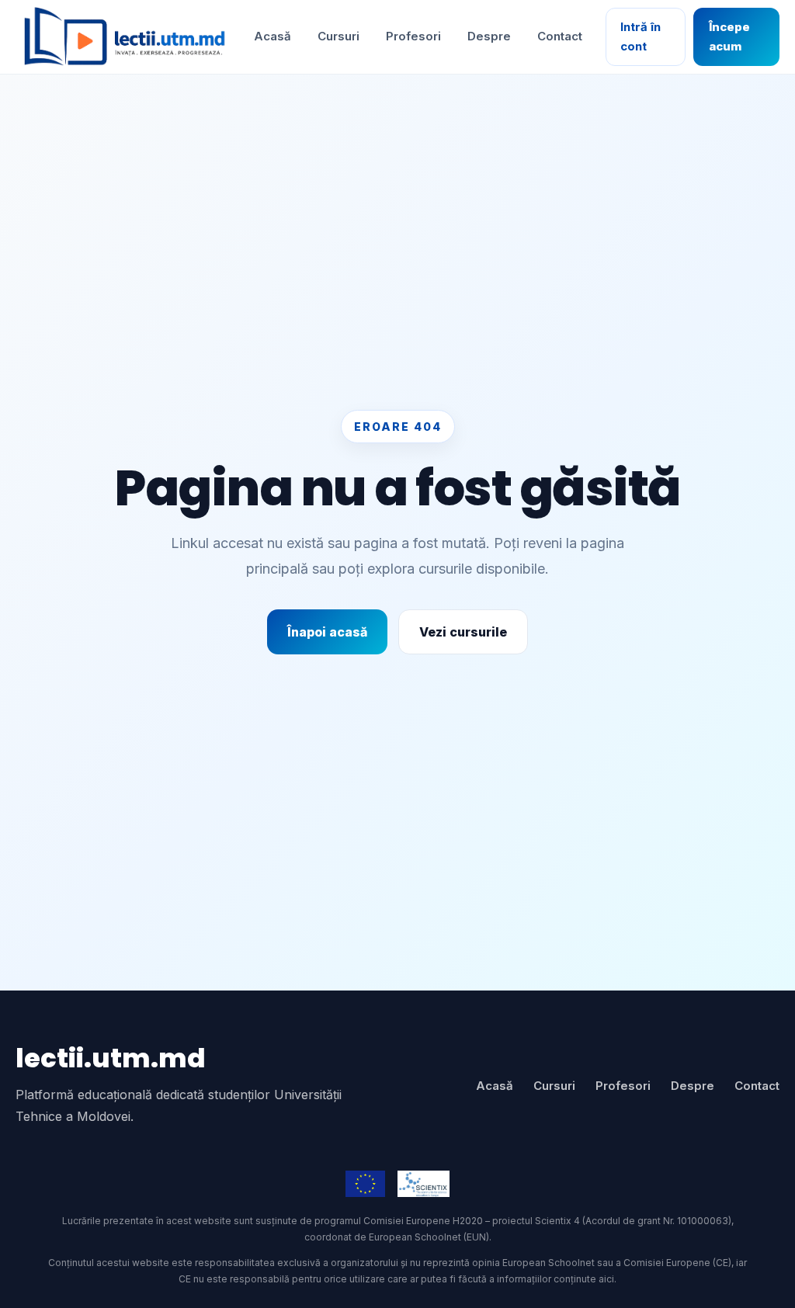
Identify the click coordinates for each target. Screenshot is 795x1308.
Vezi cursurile (463, 632)
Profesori (413, 36)
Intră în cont (640, 36)
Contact (559, 36)
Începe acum (729, 36)
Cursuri (338, 36)
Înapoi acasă (327, 632)
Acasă (272, 36)
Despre (489, 36)
